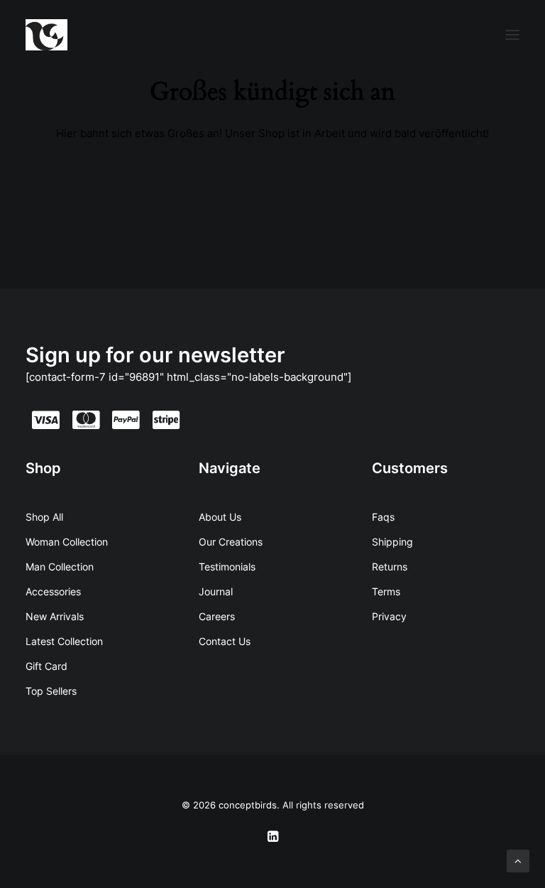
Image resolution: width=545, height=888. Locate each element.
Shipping (392, 542)
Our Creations (231, 542)
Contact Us (225, 641)
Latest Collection (64, 641)
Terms (386, 591)
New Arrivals (55, 616)
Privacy (389, 616)
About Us (220, 517)
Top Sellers (51, 691)
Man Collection (60, 567)
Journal (216, 591)
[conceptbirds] (46, 34)
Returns (389, 567)
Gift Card (46, 666)
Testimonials (227, 567)
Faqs (383, 517)
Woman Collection (67, 542)
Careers (217, 616)
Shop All (44, 517)
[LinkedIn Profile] (273, 838)
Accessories (53, 591)
